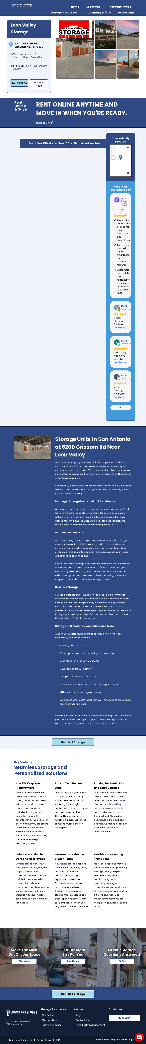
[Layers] (128, 148)
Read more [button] (120, 327)
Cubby (111, 1039)
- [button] (113, 152)
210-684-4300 (90, 143)
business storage (85, 618)
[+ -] (120, 160)
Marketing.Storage (130, 1039)
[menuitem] (76, 7)
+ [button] (113, 148)
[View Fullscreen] (113, 157)
